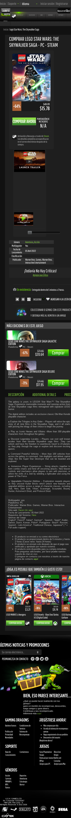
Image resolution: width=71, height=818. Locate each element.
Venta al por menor (46, 757)
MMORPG (8, 781)
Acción (37, 242)
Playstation (32, 15)
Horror (22, 784)
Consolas (57, 760)
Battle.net (57, 757)
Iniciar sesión (47, 3)
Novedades (9, 737)
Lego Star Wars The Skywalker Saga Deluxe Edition (31, 373)
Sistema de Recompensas (24, 733)
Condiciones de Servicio (25, 727)
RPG (6, 784)
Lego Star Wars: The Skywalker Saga (24, 29)
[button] (13, 3)
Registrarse (62, 3)
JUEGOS (5, 15)
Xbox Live (57, 751)
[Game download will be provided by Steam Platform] (14, 136)
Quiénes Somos (10, 725)
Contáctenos (24, 751)
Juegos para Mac (60, 763)
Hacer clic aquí (25, 510)
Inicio (3, 3)
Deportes (23, 775)
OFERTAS (5, 21)
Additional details (44, 394)
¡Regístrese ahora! (46, 740)
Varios (7, 787)
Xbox (41, 15)
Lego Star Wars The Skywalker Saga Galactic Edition (32, 342)
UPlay (41, 760)
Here (34, 515)
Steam (46, 136)
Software (60, 15)
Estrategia (23, 781)
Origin (56, 754)
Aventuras (29, 242)
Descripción (16, 394)
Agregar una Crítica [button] (40, 274)
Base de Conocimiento (10, 753)
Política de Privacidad (9, 733)
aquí (39, 713)
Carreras (8, 778)
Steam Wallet (20, 15)
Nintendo (50, 15)
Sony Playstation (45, 751)
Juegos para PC (44, 763)
